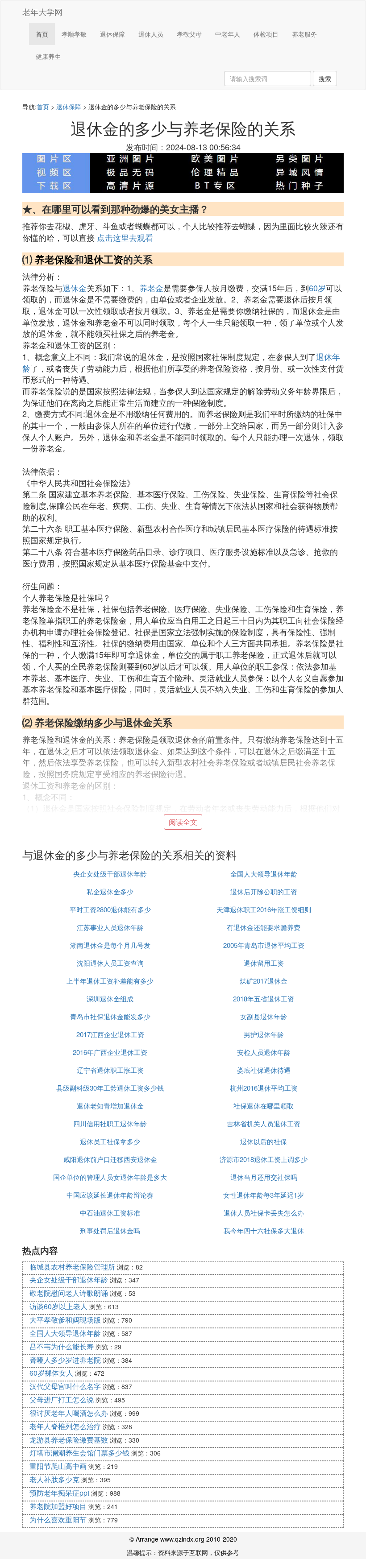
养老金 (151, 288)
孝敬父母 (189, 33)
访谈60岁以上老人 (58, 1306)
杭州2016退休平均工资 (264, 1087)
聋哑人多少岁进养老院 (65, 1360)
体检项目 (266, 33)
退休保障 (112, 33)
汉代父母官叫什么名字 (65, 1386)
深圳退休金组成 (110, 998)
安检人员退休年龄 (264, 1052)
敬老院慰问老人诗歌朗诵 (68, 1293)
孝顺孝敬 (74, 33)
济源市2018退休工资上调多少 (264, 1159)
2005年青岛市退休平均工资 (263, 945)
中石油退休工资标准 (110, 1212)
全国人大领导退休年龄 (263, 873)
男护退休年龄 (264, 1034)
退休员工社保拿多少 (110, 1141)
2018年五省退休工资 (263, 998)
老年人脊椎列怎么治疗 (65, 1426)
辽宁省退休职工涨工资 (110, 1070)
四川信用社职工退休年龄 (110, 1123)
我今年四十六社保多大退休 (264, 1230)
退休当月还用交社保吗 (263, 1177)
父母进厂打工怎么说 (61, 1399)
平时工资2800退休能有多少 (110, 909)
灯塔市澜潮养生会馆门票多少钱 (79, 1452)
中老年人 (227, 33)
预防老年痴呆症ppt (59, 1493)
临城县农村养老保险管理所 (72, 1266)
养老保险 (54, 259)
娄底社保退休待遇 (264, 1070)
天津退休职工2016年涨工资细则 (263, 909)
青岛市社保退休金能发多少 (110, 1016)
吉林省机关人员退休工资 (263, 1123)
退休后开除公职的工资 (263, 891)
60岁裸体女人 (51, 1373)
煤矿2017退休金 (263, 980)
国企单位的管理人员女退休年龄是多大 (110, 1177)
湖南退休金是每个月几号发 (110, 945)
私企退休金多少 (110, 891)
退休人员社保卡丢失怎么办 (264, 1212)
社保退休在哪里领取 (263, 1105)
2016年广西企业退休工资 (110, 1052)
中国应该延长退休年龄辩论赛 (110, 1194)
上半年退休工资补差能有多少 (110, 980)
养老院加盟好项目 (58, 1506)
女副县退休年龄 (263, 1016)
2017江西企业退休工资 (110, 1034)
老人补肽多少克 (54, 1479)
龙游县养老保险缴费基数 (68, 1440)
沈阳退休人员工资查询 (110, 963)
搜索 (325, 78)
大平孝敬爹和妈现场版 (65, 1320)
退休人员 (150, 33)
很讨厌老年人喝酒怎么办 (68, 1413)
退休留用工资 (264, 963)
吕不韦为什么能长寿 (61, 1346)
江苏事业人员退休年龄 (110, 927)
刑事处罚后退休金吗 (110, 1230)
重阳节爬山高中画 (58, 1466)
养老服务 (304, 33)
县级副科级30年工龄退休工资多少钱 (110, 1087)
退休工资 (103, 259)
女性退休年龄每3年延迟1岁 (263, 1194)
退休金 (74, 288)
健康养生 (48, 56)
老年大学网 (42, 11)
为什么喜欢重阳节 (58, 1519)
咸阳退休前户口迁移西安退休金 (110, 1159)
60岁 (317, 288)
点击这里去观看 (125, 237)
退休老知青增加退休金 (110, 1105)
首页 (42, 33)
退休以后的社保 (263, 1141)
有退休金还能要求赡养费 (263, 927)
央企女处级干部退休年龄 (110, 873)
